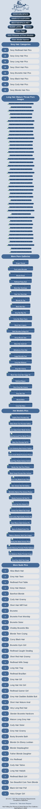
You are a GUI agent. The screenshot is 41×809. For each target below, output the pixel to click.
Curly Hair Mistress (20, 362)
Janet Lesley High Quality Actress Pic (20, 517)
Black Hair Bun (20, 306)
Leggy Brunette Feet (20, 356)
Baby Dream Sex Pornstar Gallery (20, 423)
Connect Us (13, 803)
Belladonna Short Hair (20, 350)
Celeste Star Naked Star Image (20, 510)
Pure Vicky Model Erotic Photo (20, 479)
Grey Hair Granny (20, 368)
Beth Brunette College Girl (20, 331)
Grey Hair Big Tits (20, 313)
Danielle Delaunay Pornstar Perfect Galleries (20, 548)
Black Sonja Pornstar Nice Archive (20, 473)
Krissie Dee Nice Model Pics (20, 504)
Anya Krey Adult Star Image (20, 560)
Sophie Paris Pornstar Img (20, 417)
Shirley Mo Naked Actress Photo (20, 541)
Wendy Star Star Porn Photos (20, 467)
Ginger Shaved (20, 263)
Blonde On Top (20, 300)
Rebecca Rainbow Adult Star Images (20, 535)
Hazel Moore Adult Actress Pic (20, 523)
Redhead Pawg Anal (20, 282)
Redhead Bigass (20, 381)
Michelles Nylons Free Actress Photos (20, 492)
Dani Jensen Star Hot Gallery (20, 486)
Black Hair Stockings (20, 288)
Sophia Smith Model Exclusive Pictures (20, 455)
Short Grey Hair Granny (20, 387)
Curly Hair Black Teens (20, 319)
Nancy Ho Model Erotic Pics (20, 529)
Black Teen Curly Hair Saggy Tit (20, 375)
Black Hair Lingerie (20, 325)
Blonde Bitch (20, 399)
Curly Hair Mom (20, 406)
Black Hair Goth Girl (20, 344)
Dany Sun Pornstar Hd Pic (20, 442)
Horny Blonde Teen (20, 337)
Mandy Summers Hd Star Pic (20, 498)
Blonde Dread (20, 275)
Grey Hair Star (20, 393)
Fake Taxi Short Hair (20, 294)
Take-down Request (25, 803)
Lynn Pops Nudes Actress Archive (20, 461)
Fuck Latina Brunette (20, 269)
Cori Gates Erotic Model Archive (20, 430)
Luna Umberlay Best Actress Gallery (20, 448)
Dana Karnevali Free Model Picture (20, 436)
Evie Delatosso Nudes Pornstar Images (21, 554)
